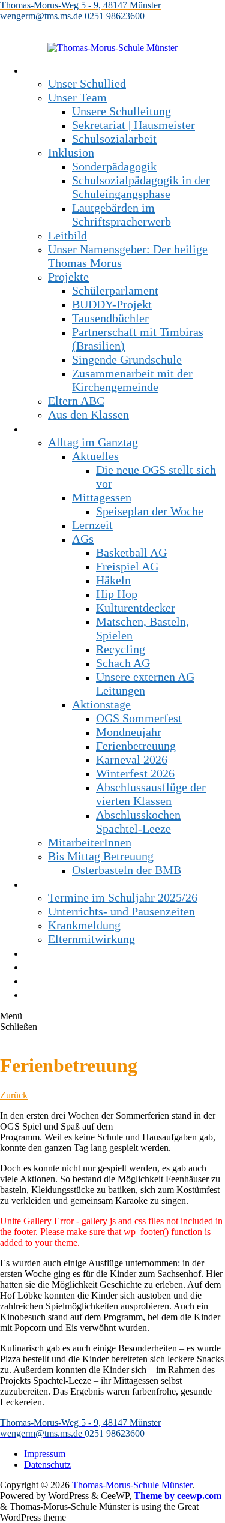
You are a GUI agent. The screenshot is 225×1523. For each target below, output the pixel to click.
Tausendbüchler (110, 318)
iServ (37, 994)
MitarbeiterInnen (89, 842)
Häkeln (113, 580)
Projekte (68, 276)
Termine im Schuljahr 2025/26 (122, 897)
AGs (83, 538)
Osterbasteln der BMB (126, 869)
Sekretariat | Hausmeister (133, 124)
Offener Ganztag (64, 428)
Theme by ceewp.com (177, 1496)
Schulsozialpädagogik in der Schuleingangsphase (141, 186)
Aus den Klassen (88, 414)
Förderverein (55, 952)
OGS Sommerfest (139, 718)
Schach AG (123, 662)
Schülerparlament (115, 290)
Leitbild (67, 235)
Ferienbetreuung (136, 745)
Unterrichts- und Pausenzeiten (121, 911)
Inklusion (71, 152)
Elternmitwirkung (91, 938)
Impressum (44, 1454)
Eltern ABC (76, 400)
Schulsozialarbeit (114, 138)
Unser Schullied (87, 83)
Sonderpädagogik (114, 166)
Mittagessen (101, 497)
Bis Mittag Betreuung (101, 856)
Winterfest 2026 (135, 773)
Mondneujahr (128, 731)
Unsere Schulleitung (121, 111)
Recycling (120, 649)
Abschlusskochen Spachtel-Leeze (138, 821)
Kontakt (43, 966)
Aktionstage (101, 704)
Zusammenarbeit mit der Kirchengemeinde (132, 380)
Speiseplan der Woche (149, 511)
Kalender (46, 980)
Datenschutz (47, 1464)
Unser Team (77, 97)
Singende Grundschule (127, 359)
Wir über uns (55, 69)
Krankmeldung (84, 925)
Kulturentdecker (135, 607)
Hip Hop (116, 593)
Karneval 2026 (131, 759)
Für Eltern (49, 883)
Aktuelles (95, 455)
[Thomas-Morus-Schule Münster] (112, 48)
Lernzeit (92, 524)
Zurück (14, 1095)
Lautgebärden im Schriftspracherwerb (121, 214)
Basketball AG (131, 552)
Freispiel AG (127, 566)
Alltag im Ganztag (93, 442)
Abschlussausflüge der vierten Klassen (151, 793)
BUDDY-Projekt (112, 304)
